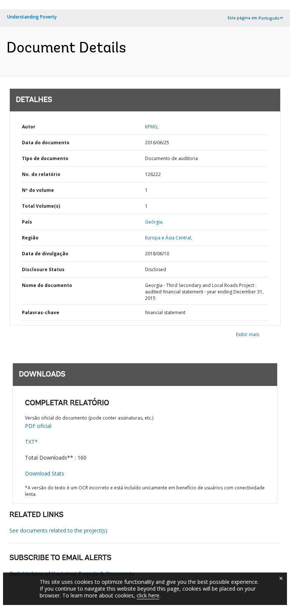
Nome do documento (47, 285)
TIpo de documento (45, 158)
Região (30, 238)
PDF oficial (38, 425)
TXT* (31, 441)
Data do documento (45, 142)
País (27, 222)
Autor (28, 126)
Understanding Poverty (32, 17)
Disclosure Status (43, 269)
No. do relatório (41, 174)
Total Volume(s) (41, 206)
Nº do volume (38, 190)
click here (148, 595)
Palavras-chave (40, 312)
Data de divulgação (45, 253)
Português (269, 18)
